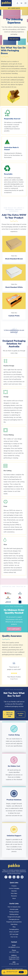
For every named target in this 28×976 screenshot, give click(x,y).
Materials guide (14, 909)
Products (14, 886)
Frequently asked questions (14, 922)
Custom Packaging (14, 888)
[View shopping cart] (21, 3)
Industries (14, 891)
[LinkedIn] (14, 877)
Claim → (21, 972)
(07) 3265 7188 (14, 952)
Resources (14, 896)
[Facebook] (6, 877)
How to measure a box (14, 907)
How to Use (14, 937)
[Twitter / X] (10, 877)
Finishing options (14, 914)
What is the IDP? (14, 932)
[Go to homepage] (6, 3)
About (14, 898)
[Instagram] (18, 877)
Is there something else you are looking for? (14, 331)
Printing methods (14, 912)
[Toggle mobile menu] (25, 3)
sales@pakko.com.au (14, 947)
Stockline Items (20, 714)
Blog (14, 927)
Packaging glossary (14, 919)
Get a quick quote (14, 8)
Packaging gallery (14, 929)
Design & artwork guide (14, 917)
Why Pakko (14, 893)
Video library (14, 924)
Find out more (14, 39)
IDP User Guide (14, 934)
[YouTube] (22, 877)
